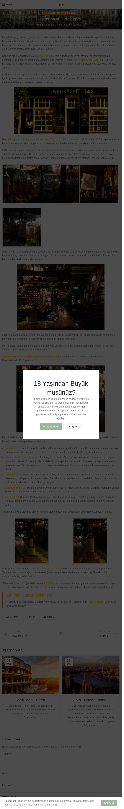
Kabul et (109, 803)
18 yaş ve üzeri (51, 426)
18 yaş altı (73, 426)
